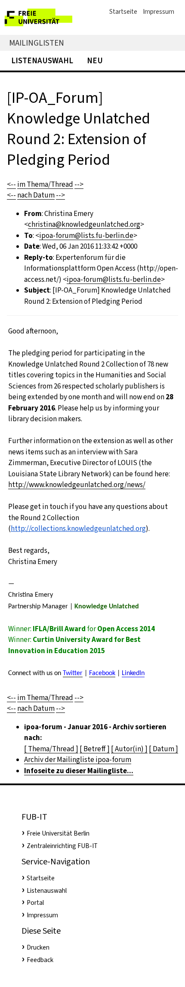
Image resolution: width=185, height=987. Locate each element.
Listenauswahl (42, 60)
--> (78, 184)
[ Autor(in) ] (129, 749)
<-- (11, 184)
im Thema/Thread (45, 184)
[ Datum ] (163, 749)
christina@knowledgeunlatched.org (84, 224)
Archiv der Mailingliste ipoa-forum (77, 760)
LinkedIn (133, 673)
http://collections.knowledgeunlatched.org (78, 529)
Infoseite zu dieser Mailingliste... (78, 771)
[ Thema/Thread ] (51, 749)
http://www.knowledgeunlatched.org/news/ (76, 485)
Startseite (123, 11)
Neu (95, 60)
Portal (35, 902)
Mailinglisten (36, 42)
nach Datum (36, 195)
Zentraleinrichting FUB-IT (62, 846)
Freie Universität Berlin (58, 833)
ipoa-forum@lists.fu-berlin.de (86, 236)
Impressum (158, 11)
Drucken (38, 947)
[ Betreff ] (95, 749)
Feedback (40, 960)
